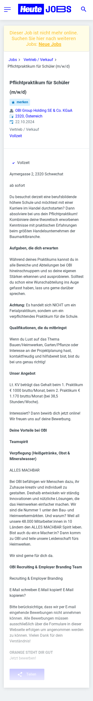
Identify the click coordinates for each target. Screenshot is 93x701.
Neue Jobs (50, 44)
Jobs (13, 59)
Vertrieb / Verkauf (38, 59)
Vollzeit (16, 136)
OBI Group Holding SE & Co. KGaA (43, 110)
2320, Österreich (28, 116)
